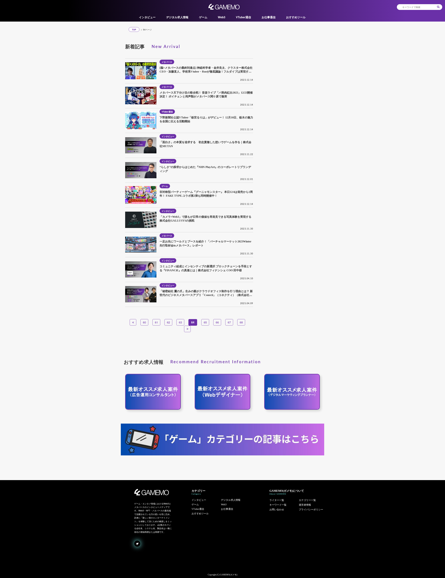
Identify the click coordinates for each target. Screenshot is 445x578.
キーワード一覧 (277, 505)
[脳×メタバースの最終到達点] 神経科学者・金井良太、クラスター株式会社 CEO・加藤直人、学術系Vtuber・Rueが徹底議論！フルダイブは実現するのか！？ (206, 71)
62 (168, 322)
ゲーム (203, 17)
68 (241, 322)
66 (217, 322)
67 (229, 322)
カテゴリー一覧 (307, 500)
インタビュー (147, 17)
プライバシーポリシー (311, 509)
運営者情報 (305, 505)
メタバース (167, 61)
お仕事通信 (269, 17)
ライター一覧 (276, 500)
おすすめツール (296, 17)
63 (180, 322)
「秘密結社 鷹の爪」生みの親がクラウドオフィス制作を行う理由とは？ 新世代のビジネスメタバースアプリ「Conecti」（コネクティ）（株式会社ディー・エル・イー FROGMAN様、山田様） (206, 295)
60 (144, 322)
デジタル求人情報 (177, 17)
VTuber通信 (243, 17)
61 (156, 322)
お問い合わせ (276, 509)
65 (205, 322)
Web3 (221, 17)
